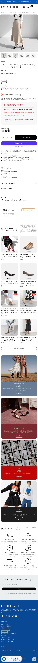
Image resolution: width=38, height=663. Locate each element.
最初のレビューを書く (28, 210)
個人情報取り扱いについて (7, 639)
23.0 (8, 88)
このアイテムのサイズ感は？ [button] (8, 183)
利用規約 (3, 635)
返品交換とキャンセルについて (8, 633)
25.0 (28, 88)
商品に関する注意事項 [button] (6, 188)
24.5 (23, 88)
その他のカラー (5, 128)
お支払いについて (5, 630)
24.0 (18, 88)
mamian (3, 61)
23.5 (13, 88)
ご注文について (5, 628)
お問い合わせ (4, 624)
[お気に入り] (24, 7)
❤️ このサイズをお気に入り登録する (11, 94)
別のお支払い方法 (19, 146)
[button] (28, 7)
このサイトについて (6, 637)
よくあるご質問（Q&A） (7, 626)
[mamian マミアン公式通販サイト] (10, 6)
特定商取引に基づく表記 (7, 641)
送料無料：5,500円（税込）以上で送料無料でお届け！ (19, 1)
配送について (4, 631)
